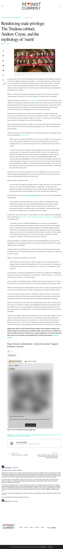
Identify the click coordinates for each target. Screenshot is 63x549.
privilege (28, 436)
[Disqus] (31, 484)
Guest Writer (21, 442)
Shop (42, 527)
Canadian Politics (10, 17)
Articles (3, 17)
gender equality (46, 434)
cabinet (19, 434)
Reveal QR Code (30, 425)
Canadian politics (26, 434)
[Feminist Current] (31, 6)
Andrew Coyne (13, 434)
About (21, 527)
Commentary (18, 17)
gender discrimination (36, 434)
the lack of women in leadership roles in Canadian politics (37, 217)
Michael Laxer (5, 43)
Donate (37, 527)
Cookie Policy (43, 547)
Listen (31, 527)
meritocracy (15, 436)
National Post (32, 100)
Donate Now (11, 355)
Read (26, 527)
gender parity (53, 434)
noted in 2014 (25, 135)
